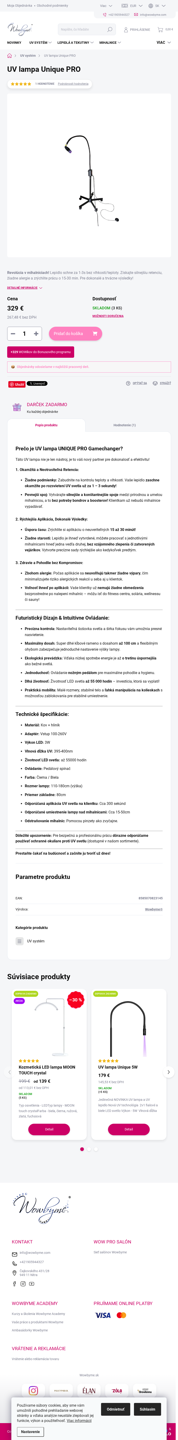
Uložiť (19, 384)
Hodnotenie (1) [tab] (125, 425)
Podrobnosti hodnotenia (73, 83)
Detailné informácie (22, 287)
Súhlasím (147, 1409)
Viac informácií (79, 1420)
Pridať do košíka (68, 333)
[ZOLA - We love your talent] (117, 1391)
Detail (49, 1129)
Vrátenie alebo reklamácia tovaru (35, 1359)
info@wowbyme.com (35, 1253)
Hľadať (110, 29)
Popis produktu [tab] (46, 425)
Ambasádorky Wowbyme (30, 1330)
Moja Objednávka (19, 5)
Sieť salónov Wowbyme (110, 1252)
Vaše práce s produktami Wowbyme (37, 1322)
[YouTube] (33, 1283)
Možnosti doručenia (108, 316)
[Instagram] (24, 1283)
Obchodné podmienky (52, 5)
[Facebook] (16, 1283)
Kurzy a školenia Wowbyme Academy (38, 1314)
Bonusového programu (54, 352)
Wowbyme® (154, 909)
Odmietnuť (115, 1409)
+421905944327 (32, 1262)
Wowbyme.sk (89, 1375)
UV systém (35, 941)
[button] (82, 1149)
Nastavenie (30, 1432)
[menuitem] (16, 43)
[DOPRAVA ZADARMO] (128, 1026)
